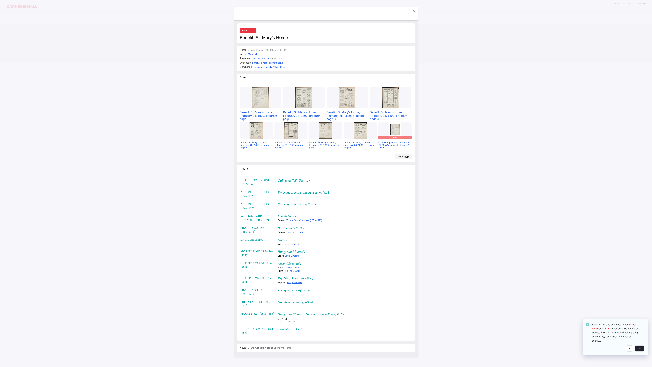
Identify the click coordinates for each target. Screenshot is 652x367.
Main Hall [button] (252, 54)
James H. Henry (295, 232)
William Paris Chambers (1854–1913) (304, 220)
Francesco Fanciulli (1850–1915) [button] (269, 67)
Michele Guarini (292, 267)
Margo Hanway (294, 282)
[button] (414, 11)
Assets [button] (244, 77)
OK (639, 348)
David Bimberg (292, 244)
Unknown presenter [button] (261, 58)
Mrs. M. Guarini (292, 270)
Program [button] (245, 168)
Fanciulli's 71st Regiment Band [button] (267, 63)
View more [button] (404, 156)
